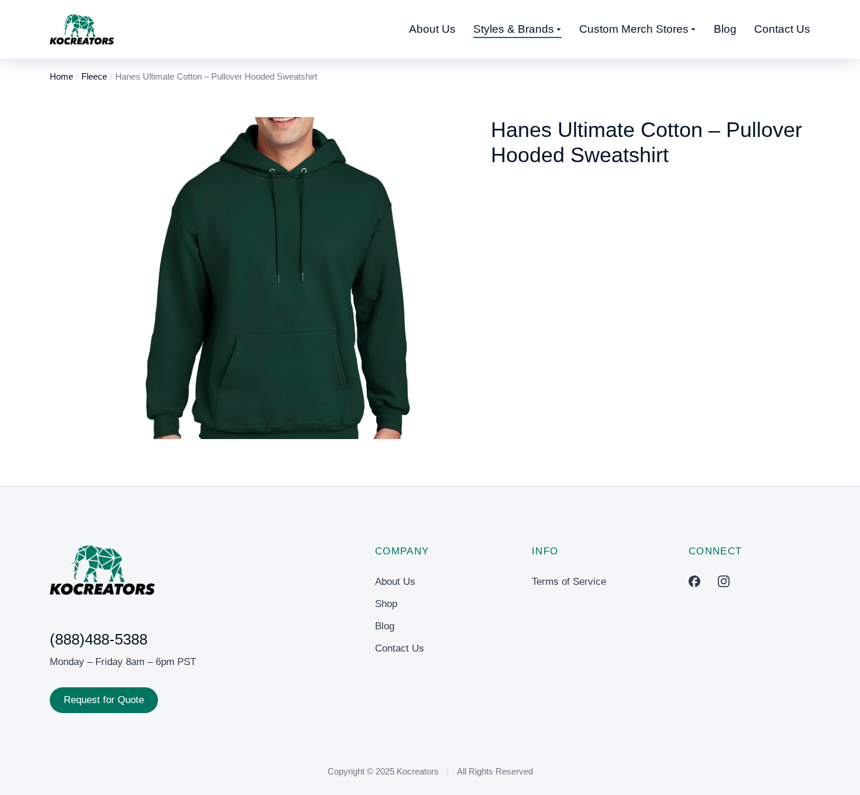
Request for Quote (104, 699)
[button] (123, 278)
